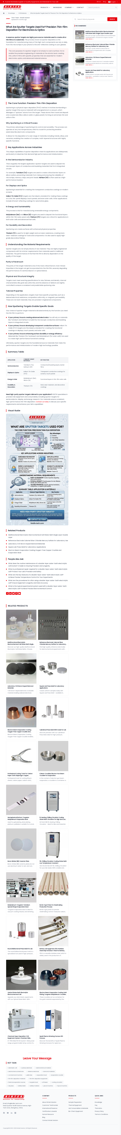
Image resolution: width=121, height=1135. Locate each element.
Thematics (98, 1108)
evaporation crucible (57, 1075)
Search (112, 19)
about (99, 2)
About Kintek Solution (49, 1102)
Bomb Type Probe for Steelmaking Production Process (51, 906)
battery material (34, 1086)
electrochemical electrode (16, 1071)
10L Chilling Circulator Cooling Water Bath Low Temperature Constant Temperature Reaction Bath (53, 862)
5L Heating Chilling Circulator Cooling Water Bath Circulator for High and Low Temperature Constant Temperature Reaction (52, 818)
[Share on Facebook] (7, 593)
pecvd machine (48, 1086)
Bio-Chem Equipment (76, 1111)
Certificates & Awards (49, 1111)
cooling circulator (57, 1082)
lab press (11, 1086)
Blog (104, 2)
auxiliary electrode (26, 1068)
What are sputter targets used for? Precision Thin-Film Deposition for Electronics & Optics (56, 13)
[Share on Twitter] (13, 593)
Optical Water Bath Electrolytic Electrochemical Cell (18, 993)
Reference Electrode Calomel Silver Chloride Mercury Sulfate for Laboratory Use (38, 540)
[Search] (116, 7)
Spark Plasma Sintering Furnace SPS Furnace (51, 1037)
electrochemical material (43, 1068)
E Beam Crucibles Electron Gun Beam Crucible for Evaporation (52, 774)
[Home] (4, 13)
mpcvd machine (62, 1086)
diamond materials (49, 1071)
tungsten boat (34, 1082)
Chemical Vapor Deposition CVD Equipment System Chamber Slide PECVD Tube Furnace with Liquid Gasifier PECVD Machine (21, 1037)
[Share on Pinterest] (16, 593)
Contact (80, 7)
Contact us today (42, 402)
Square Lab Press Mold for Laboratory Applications (27, 547)
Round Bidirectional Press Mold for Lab (20, 949)
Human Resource (48, 1114)
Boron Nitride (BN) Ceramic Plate (18, 861)
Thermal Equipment (75, 1105)
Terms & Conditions (101, 1114)
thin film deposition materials (16, 1078)
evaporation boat (42, 1075)
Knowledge (57, 7)
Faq (96, 1105)
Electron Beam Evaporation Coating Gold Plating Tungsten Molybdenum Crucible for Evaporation (53, 993)
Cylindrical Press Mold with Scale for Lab (53, 730)
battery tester (22, 1086)
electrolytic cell (12, 1068)
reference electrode (33, 1071)
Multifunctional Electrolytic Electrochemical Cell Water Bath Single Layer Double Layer (20, 643)
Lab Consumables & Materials (78, 1108)
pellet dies (29, 1075)
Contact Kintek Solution (50, 1120)
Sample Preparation (75, 1102)
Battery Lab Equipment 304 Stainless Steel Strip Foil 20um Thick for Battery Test (52, 950)
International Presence (49, 1108)
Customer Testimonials (50, 1105)
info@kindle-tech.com (14, 1103)
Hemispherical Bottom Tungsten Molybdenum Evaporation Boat (18, 818)
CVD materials (23, 13)
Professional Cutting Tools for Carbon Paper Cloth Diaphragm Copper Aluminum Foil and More (20, 774)
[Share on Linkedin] (10, 593)
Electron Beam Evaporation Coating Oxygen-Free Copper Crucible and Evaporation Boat (19, 731)
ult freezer (45, 1082)
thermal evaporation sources (16, 1082)
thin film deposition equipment (38, 1078)
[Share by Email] (19, 593)
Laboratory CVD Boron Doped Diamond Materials (26, 544)
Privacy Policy (99, 1111)
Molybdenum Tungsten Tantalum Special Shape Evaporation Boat (19, 906)
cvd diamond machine (15, 1075)
